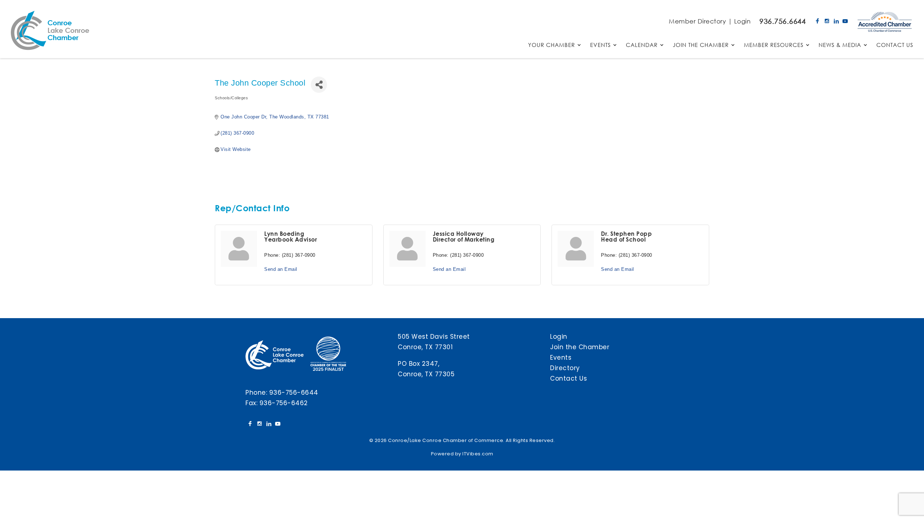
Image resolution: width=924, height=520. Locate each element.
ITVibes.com (477, 453)
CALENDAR (642, 45)
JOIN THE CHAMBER (701, 45)
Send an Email (280, 269)
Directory (565, 368)
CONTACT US (894, 45)
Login (742, 21)
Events (560, 357)
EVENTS (600, 45)
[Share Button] (319, 85)
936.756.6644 (782, 21)
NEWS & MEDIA (840, 45)
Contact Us (568, 378)
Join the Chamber (579, 347)
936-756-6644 (293, 392)
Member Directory (697, 21)
